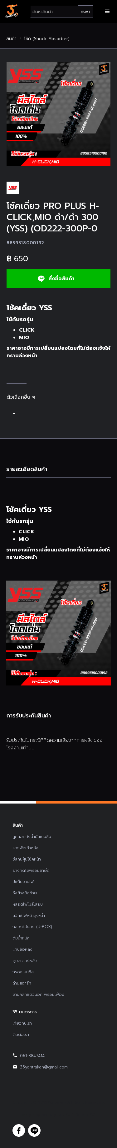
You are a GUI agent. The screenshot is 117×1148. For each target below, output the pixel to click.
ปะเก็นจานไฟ (23, 882)
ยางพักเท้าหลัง (25, 848)
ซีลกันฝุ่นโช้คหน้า (26, 859)
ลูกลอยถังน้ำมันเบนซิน (31, 837)
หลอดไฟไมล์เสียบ (27, 904)
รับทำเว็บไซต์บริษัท (81, 1115)
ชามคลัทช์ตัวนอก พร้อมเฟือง (38, 994)
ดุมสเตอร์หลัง (24, 961)
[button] (107, 11)
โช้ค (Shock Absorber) (47, 39)
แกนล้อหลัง (22, 949)
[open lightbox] (58, 114)
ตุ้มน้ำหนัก (21, 938)
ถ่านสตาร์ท (21, 983)
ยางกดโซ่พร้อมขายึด (31, 870)
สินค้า (11, 39)
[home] (11, 11)
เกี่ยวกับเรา (22, 1023)
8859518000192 (25, 243)
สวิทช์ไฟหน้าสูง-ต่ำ (28, 915)
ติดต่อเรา (20, 1034)
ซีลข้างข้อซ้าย (24, 893)
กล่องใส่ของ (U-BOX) (32, 927)
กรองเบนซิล (23, 972)
